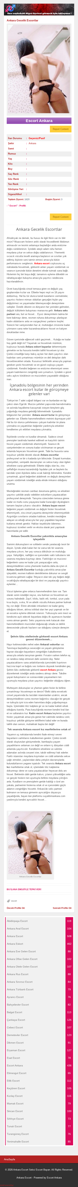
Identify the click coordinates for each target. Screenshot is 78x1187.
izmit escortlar (7, 1185)
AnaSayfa (9, 1159)
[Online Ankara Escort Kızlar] (39, 14)
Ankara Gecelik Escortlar (22, 20)
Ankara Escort (24, 1177)
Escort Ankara (54, 1177)
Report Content (61, 129)
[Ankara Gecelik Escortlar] (39, 69)
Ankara (32, 143)
